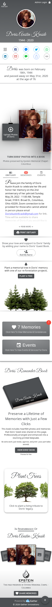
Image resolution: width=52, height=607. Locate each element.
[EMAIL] (15, 56)
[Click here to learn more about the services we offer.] (26, 576)
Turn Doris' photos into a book (26, 157)
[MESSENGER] (26, 49)
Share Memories (28, 593)
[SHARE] (36, 56)
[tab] (10, 174)
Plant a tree (25, 276)
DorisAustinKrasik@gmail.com (21, 213)
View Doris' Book (26, 450)
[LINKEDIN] (5, 56)
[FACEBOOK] (15, 49)
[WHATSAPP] (47, 49)
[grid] (26, 131)
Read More (26, 227)
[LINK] (47, 56)
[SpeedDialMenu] (45, 600)
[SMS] (26, 56)
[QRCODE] (5, 49)
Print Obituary (28, 232)
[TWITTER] (36, 49)
